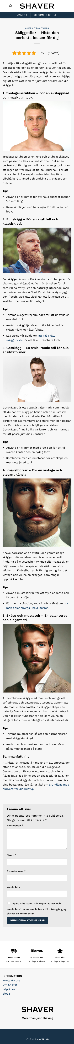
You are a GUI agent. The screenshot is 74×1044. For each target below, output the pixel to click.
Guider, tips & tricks (37, 28)
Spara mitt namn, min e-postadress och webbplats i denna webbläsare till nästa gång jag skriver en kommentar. (36, 908)
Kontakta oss (11, 980)
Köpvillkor (9, 989)
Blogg (6, 993)
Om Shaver (10, 984)
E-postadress (16, 871)
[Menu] (5, 6)
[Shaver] (37, 6)
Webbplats (13, 887)
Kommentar (15, 825)
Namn (11, 855)
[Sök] (10, 6)
